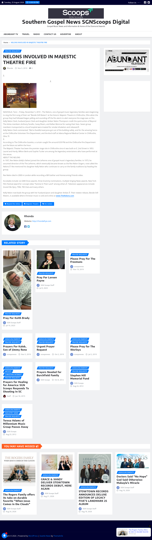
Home (5, 42)
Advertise (65, 34)
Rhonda (10, 68)
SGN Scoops (45, 380)
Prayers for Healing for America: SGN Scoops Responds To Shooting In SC (16, 386)
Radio (36, 34)
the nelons (48, 204)
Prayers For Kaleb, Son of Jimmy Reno (15, 348)
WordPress (33, 536)
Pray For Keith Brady (16, 317)
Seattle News (45, 536)
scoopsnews (79, 266)
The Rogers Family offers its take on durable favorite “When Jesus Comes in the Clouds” (19, 499)
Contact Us (50, 34)
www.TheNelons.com (65, 196)
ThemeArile (58, 536)
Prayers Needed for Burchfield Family (49, 373)
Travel (25, 34)
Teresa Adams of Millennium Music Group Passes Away (15, 423)
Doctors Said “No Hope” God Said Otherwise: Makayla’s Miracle (132, 479)
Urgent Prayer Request (46, 348)
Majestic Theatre (32, 204)
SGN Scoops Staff (13, 322)
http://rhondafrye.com (41, 221)
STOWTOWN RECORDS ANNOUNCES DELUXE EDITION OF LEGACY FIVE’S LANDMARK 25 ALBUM (93, 497)
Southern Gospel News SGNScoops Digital (76, 21)
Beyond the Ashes (13, 204)
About (78, 34)
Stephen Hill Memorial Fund (79, 377)
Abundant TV (11, 34)
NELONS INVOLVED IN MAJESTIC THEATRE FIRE (29, 42)
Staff (9, 396)
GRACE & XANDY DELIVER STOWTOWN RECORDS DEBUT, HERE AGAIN (56, 484)
